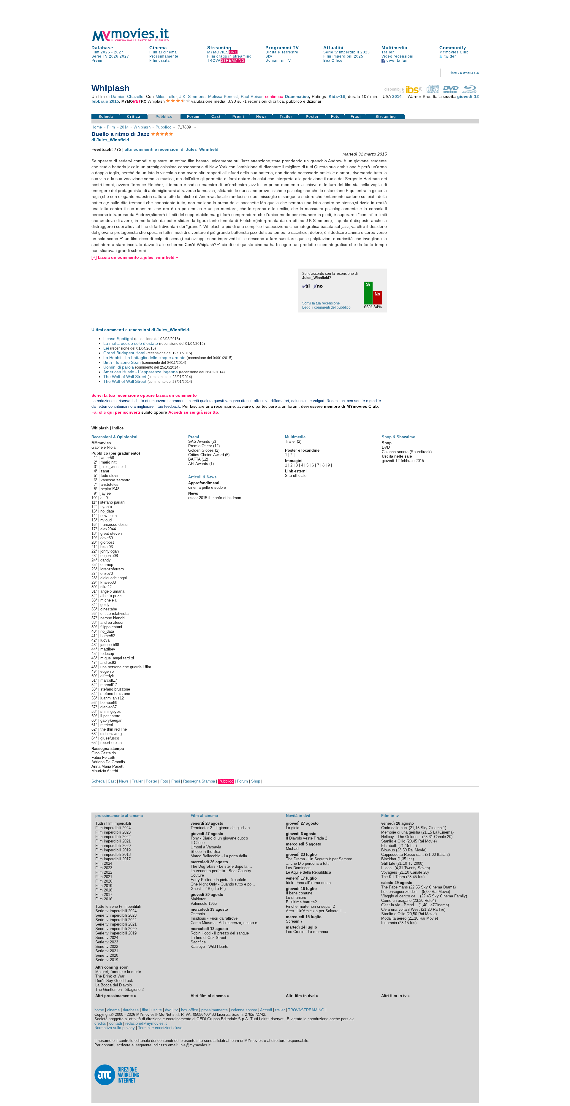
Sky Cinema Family (449, 896)
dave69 (106, 538)
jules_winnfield (113, 466)
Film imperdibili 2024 (113, 828)
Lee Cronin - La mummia (307, 931)
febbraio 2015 (105, 101)
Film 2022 (103, 872)
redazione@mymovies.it (146, 1023)
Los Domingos (298, 868)
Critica (133, 117)
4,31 (399, 868)
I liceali (387, 868)
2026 (113, 56)
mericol (106, 725)
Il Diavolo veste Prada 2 (306, 838)
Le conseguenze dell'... (401, 891)
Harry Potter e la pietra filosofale (218, 879)
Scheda (106, 117)
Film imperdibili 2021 (113, 841)
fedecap (107, 653)
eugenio (107, 671)
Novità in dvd (298, 815)
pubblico (164, 127)
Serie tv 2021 (106, 951)
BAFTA (195, 459)
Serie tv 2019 (106, 960)
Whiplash (142, 127)
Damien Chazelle (127, 96)
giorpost (107, 542)
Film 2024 (103, 863)
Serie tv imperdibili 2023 (116, 915)
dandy (105, 560)
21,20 (427, 909)
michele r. (108, 600)
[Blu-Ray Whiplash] (469, 91)
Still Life (388, 863)
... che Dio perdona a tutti (308, 863)
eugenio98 (109, 555)
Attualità (333, 47)
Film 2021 (103, 877)
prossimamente (214, 1010)
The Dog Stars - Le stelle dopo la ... (221, 866)
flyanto (106, 506)
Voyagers (389, 872)
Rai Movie (427, 841)
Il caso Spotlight (118, 338)
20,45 (412, 841)
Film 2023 (103, 868)
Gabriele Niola (103, 447)
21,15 (414, 828)
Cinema (158, 47)
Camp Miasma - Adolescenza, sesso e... (226, 923)
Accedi (266, 1010)
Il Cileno (198, 842)
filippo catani (111, 627)
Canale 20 (442, 836)
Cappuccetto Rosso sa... (402, 854)
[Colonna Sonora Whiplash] (433, 91)
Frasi (356, 117)
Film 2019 (103, 885)
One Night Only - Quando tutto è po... (223, 884)
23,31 (428, 836)
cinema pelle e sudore (207, 487)
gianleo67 (108, 707)
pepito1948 (110, 489)
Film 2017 (103, 894)
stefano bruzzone (115, 689)
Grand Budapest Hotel (124, 352)
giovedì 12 (468, 96)
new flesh (108, 515)
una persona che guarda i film (125, 667)
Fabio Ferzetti (103, 757)
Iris (413, 845)
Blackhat (388, 859)
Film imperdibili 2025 (343, 56)
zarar (105, 471)
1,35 (402, 859)
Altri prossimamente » (115, 996)
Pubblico (164, 117)
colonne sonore (244, 1010)
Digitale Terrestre (281, 52)
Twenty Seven (416, 868)
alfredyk (107, 676)
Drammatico (297, 96)
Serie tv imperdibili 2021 (116, 924)
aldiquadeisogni (113, 578)
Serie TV (99, 56)
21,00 (431, 854)
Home (96, 127)
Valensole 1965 (204, 903)
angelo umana (112, 591)
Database (102, 47)
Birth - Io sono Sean (122, 362)
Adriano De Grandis (108, 762)
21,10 (402, 863)
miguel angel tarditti (117, 658)
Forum (193, 117)
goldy (105, 604)
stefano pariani (112, 502)
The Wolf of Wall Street (124, 376)
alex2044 (108, 529)
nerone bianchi (112, 618)
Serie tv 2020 (106, 955)
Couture (197, 875)
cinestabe (108, 609)
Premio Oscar (200, 446)
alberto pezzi (111, 596)
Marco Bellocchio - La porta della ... (221, 856)
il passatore (110, 716)
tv (176, 1010)
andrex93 (108, 662)
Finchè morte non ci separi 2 (310, 906)
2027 (119, 52)
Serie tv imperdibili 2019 (116, 933)
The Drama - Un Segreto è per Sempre (319, 859)
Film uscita (159, 60)
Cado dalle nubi (394, 828)
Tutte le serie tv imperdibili (118, 906)
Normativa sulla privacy (114, 1028)
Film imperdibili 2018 (113, 854)
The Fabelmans (394, 887)
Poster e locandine (302, 450)
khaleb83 (108, 582)
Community (452, 47)
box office (189, 1010)
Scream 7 (294, 921)
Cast (216, 117)
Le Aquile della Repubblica (308, 872)
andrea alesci (111, 622)
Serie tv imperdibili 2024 (116, 911)
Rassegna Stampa (199, 781)
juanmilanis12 (112, 698)
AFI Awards (198, 463)
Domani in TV (278, 60)
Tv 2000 (415, 863)
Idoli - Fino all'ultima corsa (308, 882)
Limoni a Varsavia (206, 847)
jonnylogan (109, 551)
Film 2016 (103, 899)
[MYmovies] (135, 40)
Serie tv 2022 (106, 946)
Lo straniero (296, 897)
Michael (292, 848)
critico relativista (114, 613)
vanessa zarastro (115, 480)
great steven (111, 533)
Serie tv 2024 (106, 937)
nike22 (106, 587)
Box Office (333, 60)
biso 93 (106, 547)
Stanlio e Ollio (393, 841)
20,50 (412, 914)
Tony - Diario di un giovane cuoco (219, 838)
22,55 (415, 887)
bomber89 (108, 702)
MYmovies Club (454, 52)
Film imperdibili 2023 (113, 832)
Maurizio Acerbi (104, 771)
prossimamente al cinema (119, 815)
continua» (274, 96)
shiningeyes (110, 711)
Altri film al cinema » (210, 996)
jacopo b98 (109, 644)
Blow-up (388, 850)
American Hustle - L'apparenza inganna (140, 371)
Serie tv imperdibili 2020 (116, 928)
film (111, 127)
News (261, 117)
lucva (105, 640)
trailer (280, 1010)
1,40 (423, 905)
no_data (107, 511)
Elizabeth (389, 845)
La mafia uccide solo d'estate (130, 343)
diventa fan (396, 60)
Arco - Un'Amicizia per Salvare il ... (316, 911)
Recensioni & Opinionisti (114, 437)
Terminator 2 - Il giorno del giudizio (220, 828)
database (131, 1010)
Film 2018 (103, 890)
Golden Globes (201, 450)
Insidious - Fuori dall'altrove (214, 918)
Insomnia (389, 923)
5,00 (426, 891)
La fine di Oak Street (208, 937)
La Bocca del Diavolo (113, 985)
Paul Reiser (251, 96)
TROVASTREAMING (306, 1010)
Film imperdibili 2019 (113, 850)
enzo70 (106, 573)
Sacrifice (198, 942)
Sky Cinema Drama (438, 887)
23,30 (418, 900)
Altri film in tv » (395, 996)
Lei (106, 348)
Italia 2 (443, 854)
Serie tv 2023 (106, 942)
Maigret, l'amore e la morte (118, 971)
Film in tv (390, 815)
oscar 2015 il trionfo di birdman (214, 498)
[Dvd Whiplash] (451, 91)
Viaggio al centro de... (400, 896)
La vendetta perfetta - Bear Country (221, 871)
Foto (335, 117)
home (99, 1010)
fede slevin (110, 475)
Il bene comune (299, 893)
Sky (268, 56)
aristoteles (109, 484)
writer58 (107, 458)
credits (100, 1023)
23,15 (404, 923)
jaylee (106, 493)
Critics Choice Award (206, 455)
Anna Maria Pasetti (107, 766)
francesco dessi (114, 524)
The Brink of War (109, 976)
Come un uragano (396, 900)
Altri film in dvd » (302, 996)
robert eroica (111, 742)
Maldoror (198, 899)
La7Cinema (442, 832)
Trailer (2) (293, 441)
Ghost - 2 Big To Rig (208, 888)
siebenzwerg (111, 733)
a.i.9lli (105, 498)
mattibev (107, 649)
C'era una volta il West (400, 909)
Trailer (387, 52)
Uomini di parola (118, 367)
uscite (156, 1010)
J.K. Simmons (192, 96)
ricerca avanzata (464, 72)
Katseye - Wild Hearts (209, 946)
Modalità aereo (393, 918)
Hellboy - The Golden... (401, 836)
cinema (113, 1010)
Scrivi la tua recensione (321, 303)
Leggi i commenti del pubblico (326, 307)
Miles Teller (166, 96)
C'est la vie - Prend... (399, 905)
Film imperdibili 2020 (113, 845)
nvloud (106, 520)
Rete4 (430, 900)
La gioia (292, 828)
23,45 (412, 877)
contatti (115, 1023)
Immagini (294, 460)
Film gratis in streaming (229, 56)
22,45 (426, 896)
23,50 (402, 850)
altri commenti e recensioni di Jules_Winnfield (171, 149)
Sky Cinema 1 (433, 828)
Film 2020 (103, 881)
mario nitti (109, 462)
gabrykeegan (111, 720)
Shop (255, 781)
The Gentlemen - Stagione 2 (119, 989)
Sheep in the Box (205, 851)
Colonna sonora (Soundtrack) (407, 452)
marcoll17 (108, 680)
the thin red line (113, 729)
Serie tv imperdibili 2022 (116, 920)
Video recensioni (397, 56)
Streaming (219, 47)
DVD (386, 447)
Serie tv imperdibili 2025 (346, 52)
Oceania (198, 914)
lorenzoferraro (112, 569)
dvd (168, 1010)
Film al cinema (163, 52)
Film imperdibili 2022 (113, 836)
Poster (312, 117)
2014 (397, 96)
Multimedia (394, 47)
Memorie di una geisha (400, 832)
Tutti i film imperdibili (113, 823)
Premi (96, 60)
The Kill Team (393, 877)
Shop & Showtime (398, 437)
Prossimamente (163, 56)
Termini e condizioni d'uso (160, 1028)
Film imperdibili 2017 (113, 859)
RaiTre (438, 909)
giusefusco (109, 738)
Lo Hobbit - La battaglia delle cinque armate (144, 357)
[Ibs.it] (403, 91)
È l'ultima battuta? (301, 902)
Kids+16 (337, 96)
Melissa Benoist (223, 96)
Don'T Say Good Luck (114, 980)
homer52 (107, 636)
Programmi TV (282, 47)
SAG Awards (199, 441)
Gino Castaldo (103, 753)
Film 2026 (100, 52)
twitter (449, 56)
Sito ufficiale (295, 475)
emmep (106, 564)
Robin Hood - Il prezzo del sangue (220, 933)
